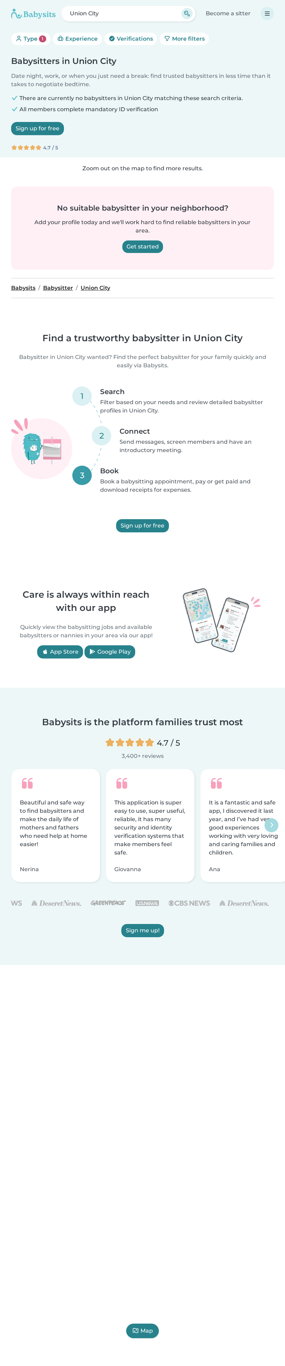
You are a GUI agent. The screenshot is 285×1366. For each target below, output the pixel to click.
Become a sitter (228, 13)
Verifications (134, 38)
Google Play (113, 651)
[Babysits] (33, 14)
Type (32, 38)
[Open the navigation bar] (267, 13)
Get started (143, 246)
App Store (64, 651)
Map (146, 1330)
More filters (188, 38)
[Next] (271, 825)
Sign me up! (143, 930)
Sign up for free (37, 128)
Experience (81, 38)
